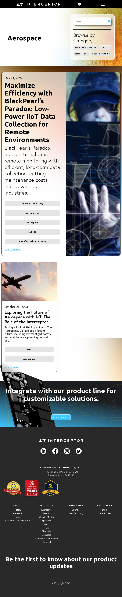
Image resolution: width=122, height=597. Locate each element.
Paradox (46, 513)
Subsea (32, 232)
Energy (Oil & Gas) (32, 203)
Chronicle (46, 531)
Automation (32, 213)
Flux (46, 527)
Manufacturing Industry (32, 241)
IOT (105, 47)
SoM (86, 54)
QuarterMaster (46, 517)
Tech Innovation (101, 54)
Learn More (60, 417)
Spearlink (46, 520)
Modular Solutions (85, 47)
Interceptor (46, 510)
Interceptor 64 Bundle (46, 538)
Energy (75, 510)
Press (17, 517)
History (17, 510)
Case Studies (104, 513)
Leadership (17, 513)
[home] (38, 4)
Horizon (47, 524)
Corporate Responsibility (17, 520)
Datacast (46, 542)
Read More (13, 249)
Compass (46, 535)
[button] (79, 4)
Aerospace (32, 222)
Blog (104, 510)
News (77, 54)
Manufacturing (75, 513)
